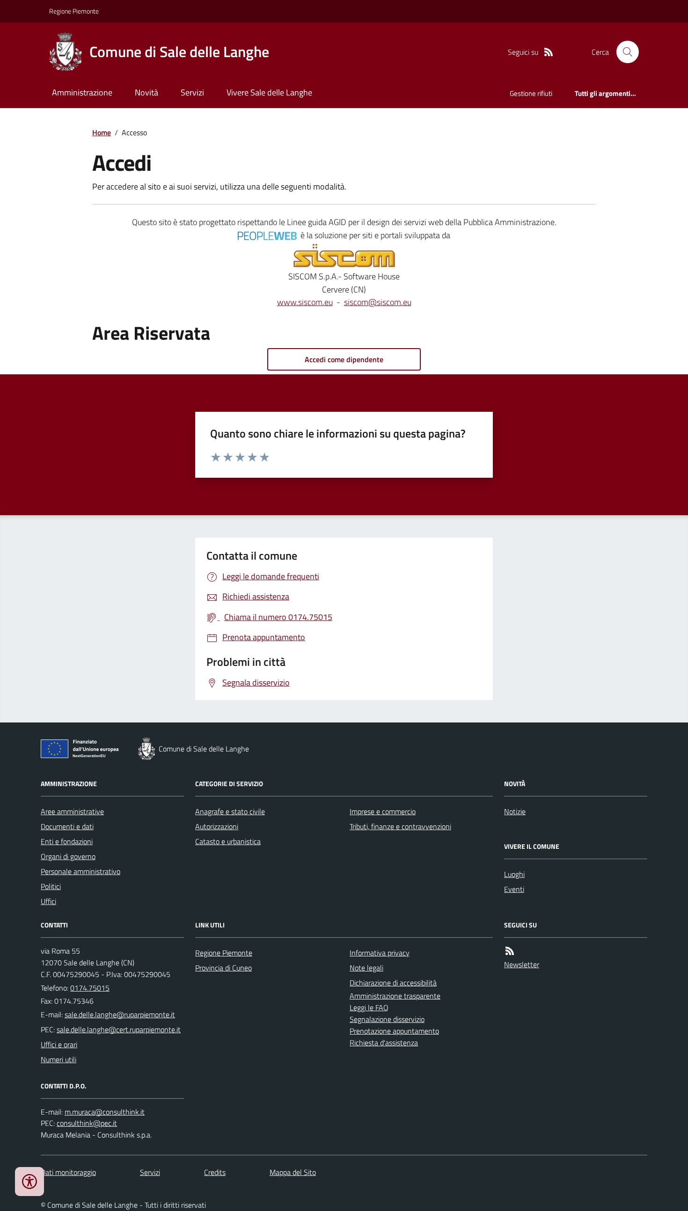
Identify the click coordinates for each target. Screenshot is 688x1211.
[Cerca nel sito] (624, 52)
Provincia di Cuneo (223, 967)
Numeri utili (58, 1059)
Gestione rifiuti (531, 93)
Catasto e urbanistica (228, 841)
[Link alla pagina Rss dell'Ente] (509, 951)
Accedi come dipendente (344, 359)
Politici (51, 886)
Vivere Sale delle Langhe (269, 92)
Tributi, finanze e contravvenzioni (400, 826)
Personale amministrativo (80, 871)
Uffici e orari (59, 1044)
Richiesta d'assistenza (384, 1042)
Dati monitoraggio (68, 1172)
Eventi (514, 889)
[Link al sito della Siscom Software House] (344, 256)
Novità (146, 92)
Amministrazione (82, 92)
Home (101, 132)
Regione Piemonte (74, 11)
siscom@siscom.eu (377, 302)
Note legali (366, 967)
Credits (215, 1172)
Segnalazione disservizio (387, 1019)
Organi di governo (68, 856)
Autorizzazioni (216, 826)
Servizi (192, 92)
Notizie (515, 811)
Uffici (48, 901)
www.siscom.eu (305, 302)
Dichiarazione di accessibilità (393, 982)
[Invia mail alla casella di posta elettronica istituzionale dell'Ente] (120, 1014)
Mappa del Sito (293, 1172)
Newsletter (521, 964)
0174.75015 (90, 987)
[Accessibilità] (29, 1181)
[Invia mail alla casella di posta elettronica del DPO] (105, 1112)
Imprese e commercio (383, 811)
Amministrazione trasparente (395, 995)
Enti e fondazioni (67, 841)
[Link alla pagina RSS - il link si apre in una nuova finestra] (548, 52)
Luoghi (514, 874)
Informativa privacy (380, 952)
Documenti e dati (67, 826)
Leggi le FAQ (369, 1007)
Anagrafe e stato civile (230, 811)
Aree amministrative (72, 811)
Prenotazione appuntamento (394, 1030)
